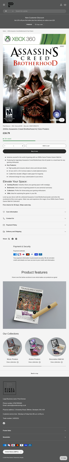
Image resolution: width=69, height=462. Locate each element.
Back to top (34, 373)
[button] (65, 5)
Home (4, 31)
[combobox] (34, 11)
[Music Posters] (12, 346)
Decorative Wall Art (56, 359)
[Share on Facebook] (12, 239)
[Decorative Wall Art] (56, 346)
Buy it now (34, 151)
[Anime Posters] (34, 346)
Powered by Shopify (18, 457)
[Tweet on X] (9, 239)
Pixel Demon (6, 126)
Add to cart (46, 146)
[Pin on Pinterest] (16, 239)
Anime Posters (34, 359)
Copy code (40, 24)
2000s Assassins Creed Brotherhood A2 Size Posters (20, 31)
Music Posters (12, 359)
